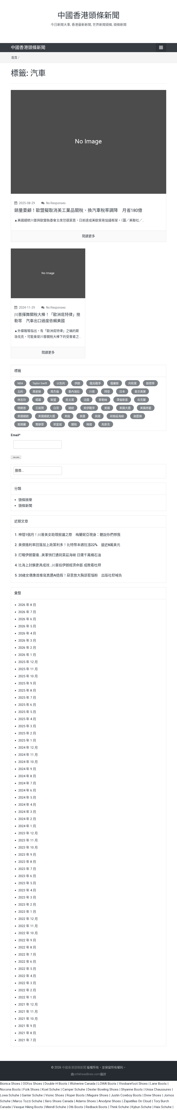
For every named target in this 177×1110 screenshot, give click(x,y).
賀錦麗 (21, 424)
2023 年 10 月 (28, 847)
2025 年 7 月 (27, 698)
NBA (20, 383)
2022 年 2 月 (27, 990)
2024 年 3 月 (27, 812)
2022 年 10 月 (28, 933)
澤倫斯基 (122, 399)
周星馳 (37, 391)
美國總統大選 (46, 416)
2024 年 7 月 (27, 783)
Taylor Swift (40, 383)
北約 (20, 391)
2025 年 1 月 (27, 740)
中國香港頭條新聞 (88, 15)
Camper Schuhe (73, 1089)
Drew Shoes (152, 1095)
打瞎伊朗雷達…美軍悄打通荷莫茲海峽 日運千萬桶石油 (59, 555)
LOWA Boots (107, 1084)
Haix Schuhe (163, 1107)
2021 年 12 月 (28, 1004)
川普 (92, 391)
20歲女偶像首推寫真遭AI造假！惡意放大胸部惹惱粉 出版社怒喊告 (70, 575)
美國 (107, 408)
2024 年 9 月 (27, 769)
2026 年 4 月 (27, 633)
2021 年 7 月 (27, 1040)
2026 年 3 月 (27, 640)
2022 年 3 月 (27, 983)
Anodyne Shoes (109, 1101)
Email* (16, 435)
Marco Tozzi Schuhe (27, 1101)
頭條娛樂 (25, 500)
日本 (122, 391)
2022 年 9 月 (27, 940)
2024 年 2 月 (27, 819)
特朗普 (21, 408)
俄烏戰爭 (95, 383)
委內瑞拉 (74, 391)
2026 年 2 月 (27, 648)
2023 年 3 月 (27, 897)
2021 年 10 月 (28, 1019)
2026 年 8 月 (27, 605)
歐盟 (53, 399)
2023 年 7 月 (27, 869)
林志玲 (21, 399)
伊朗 (77, 383)
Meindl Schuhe (56, 1107)
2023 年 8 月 (27, 862)
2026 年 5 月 (27, 626)
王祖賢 (39, 408)
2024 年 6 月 (27, 790)
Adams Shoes (86, 1101)
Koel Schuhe (51, 1089)
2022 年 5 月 (27, 969)
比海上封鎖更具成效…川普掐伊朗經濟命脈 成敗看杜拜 (59, 565)
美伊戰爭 (89, 408)
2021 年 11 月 (28, 1012)
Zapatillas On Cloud (137, 1101)
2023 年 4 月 (27, 890)
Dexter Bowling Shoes (103, 1089)
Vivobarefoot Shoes (133, 1084)
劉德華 (150, 383)
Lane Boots (158, 1084)
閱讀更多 (88, 236)
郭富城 (57, 424)
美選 (82, 416)
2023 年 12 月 (28, 833)
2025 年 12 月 (28, 662)
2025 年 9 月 (27, 683)
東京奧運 (140, 391)
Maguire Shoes (97, 1095)
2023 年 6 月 (27, 876)
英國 (97, 416)
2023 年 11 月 (28, 840)
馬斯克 (105, 424)
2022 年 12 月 (28, 919)
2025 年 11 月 (28, 669)
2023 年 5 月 (27, 883)
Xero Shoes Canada (59, 1101)
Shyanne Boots (132, 1089)
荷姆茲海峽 (117, 416)
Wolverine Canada (82, 1084)
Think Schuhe (119, 1107)
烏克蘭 (141, 399)
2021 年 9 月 (27, 1026)
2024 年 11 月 (28, 755)
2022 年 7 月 (27, 954)
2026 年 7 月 (27, 612)
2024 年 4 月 (27, 805)
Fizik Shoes (31, 1089)
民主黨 (70, 399)
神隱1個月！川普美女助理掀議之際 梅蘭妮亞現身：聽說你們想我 (69, 535)
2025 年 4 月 (27, 719)
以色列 (61, 383)
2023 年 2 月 (27, 905)
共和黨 (132, 383)
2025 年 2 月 (27, 733)
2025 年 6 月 (27, 705)
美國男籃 (145, 408)
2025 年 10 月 (28, 676)
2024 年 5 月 (27, 797)
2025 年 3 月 (27, 726)
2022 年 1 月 (27, 997)
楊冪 (38, 399)
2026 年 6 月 (27, 619)
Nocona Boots (10, 1089)
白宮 (56, 408)
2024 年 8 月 (27, 776)
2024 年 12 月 (28, 748)
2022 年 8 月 (27, 947)
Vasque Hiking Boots (28, 1107)
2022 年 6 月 (27, 962)
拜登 (107, 391)
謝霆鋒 (137, 416)
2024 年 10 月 (28, 762)
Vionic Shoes (54, 1095)
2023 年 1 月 (27, 912)
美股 (67, 416)
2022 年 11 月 (28, 926)
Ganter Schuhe (33, 1095)
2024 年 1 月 (27, 826)
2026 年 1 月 (27, 655)
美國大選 (125, 408)
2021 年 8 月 (27, 1033)
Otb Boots (76, 1107)
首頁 (14, 57)
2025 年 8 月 (27, 690)
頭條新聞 (25, 506)
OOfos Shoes (32, 1084)
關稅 (74, 424)
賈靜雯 (39, 424)
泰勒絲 (103, 399)
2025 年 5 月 (27, 712)
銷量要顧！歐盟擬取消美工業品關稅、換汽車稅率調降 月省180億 (78, 210)
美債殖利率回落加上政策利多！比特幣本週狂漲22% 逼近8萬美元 (69, 545)
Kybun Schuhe (141, 1107)
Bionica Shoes (10, 1084)
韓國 (89, 424)
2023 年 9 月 (27, 855)
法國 (86, 399)
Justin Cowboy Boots (126, 1095)
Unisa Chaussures (158, 1089)
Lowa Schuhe (9, 1095)
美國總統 (23, 416)
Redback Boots (96, 1107)
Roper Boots (76, 1095)
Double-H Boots (56, 1084)
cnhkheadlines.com (87, 1074)
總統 (71, 408)
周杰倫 (55, 391)
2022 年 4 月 (27, 976)
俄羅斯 (114, 383)
